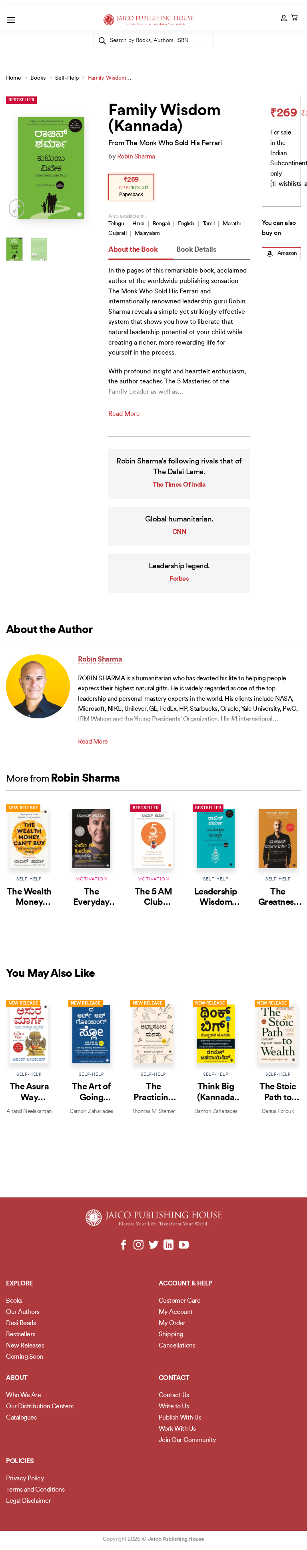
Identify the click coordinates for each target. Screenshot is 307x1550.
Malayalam (147, 234)
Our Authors (23, 1312)
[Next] (84, 168)
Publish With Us (180, 1418)
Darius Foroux (278, 1112)
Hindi (138, 224)
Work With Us (177, 1429)
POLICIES (20, 1461)
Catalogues (21, 1418)
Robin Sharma (136, 157)
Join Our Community (187, 1440)
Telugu (116, 224)
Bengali (161, 224)
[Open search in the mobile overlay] (153, 41)
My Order (172, 1323)
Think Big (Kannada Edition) (215, 1098)
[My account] (284, 18)
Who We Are (23, 1395)
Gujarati (117, 234)
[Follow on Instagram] (139, 1245)
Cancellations (177, 1346)
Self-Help (67, 78)
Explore (19, 1284)
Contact (174, 1378)
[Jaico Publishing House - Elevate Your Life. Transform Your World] (148, 19)
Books (38, 78)
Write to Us (174, 1407)
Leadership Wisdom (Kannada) (215, 903)
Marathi (232, 224)
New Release (23, 808)
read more (124, 414)
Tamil (209, 224)
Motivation (91, 879)
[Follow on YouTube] (183, 1245)
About (17, 1378)
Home (13, 78)
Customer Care (180, 1301)
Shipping (171, 1334)
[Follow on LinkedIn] (168, 1245)
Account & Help (185, 1284)
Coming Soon (24, 1357)
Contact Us (174, 1395)
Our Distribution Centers (39, 1407)
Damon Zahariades (91, 1112)
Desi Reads (21, 1323)
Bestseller (21, 100)
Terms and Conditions (35, 1490)
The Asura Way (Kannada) (29, 1098)
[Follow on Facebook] (124, 1245)
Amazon (287, 254)
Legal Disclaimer (28, 1501)
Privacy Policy (25, 1479)
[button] (11, 20)
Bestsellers (20, 1334)
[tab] (140, 250)
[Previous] (18, 168)
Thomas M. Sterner (153, 1112)
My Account (176, 1312)
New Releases (25, 1346)
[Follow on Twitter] (154, 1245)
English (186, 224)
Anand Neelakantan (29, 1112)
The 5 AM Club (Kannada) (153, 903)
